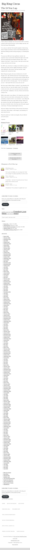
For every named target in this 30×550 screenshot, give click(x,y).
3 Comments (22, 10)
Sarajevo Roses (6, 228)
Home (3, 503)
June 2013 (5, 325)
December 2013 (7, 316)
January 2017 (6, 280)
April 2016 (5, 290)
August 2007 (6, 427)
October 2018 (6, 265)
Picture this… (6, 223)
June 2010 (5, 378)
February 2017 (6, 278)
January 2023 (6, 249)
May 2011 (5, 362)
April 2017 (5, 277)
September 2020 (7, 258)
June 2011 (5, 360)
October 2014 (6, 302)
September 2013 (7, 321)
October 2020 (6, 256)
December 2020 (7, 253)
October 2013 (6, 319)
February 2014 (6, 313)
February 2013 (6, 331)
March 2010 (6, 382)
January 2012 (6, 350)
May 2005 (5, 467)
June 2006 (5, 448)
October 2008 (6, 407)
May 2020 (5, 261)
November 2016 (7, 281)
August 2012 (6, 340)
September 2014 (7, 303)
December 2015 (7, 291)
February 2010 (6, 384)
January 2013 (6, 332)
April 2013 (5, 328)
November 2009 (7, 388)
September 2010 (7, 373)
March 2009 (6, 400)
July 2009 (5, 394)
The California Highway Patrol (10, 229)
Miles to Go (18, 144)
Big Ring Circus (11, 3)
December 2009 (7, 386)
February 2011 (6, 366)
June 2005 (5, 465)
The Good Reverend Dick (9, 478)
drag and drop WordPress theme (20, 536)
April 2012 (5, 346)
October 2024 (6, 242)
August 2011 (6, 357)
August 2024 (6, 245)
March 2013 (6, 329)
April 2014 (5, 310)
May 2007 (5, 432)
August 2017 (6, 274)
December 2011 (7, 351)
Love (24, 211)
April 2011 (5, 363)
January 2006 (6, 455)
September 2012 (7, 338)
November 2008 (7, 405)
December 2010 (7, 369)
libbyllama (8, 168)
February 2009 (6, 401)
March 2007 (6, 435)
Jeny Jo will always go (8, 481)
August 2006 (6, 445)
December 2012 (7, 334)
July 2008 (5, 411)
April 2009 (5, 398)
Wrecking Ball (6, 475)
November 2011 (7, 353)
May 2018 (5, 270)
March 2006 (6, 452)
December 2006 (7, 439)
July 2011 (5, 359)
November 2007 (7, 423)
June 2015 (5, 294)
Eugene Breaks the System (9, 226)
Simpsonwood (6, 225)
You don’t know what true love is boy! (15, 158)
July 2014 (5, 306)
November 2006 (7, 441)
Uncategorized (9, 148)
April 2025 (5, 240)
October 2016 (6, 283)
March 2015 (6, 297)
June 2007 (5, 430)
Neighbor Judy (6, 477)
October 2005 (6, 460)
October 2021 (6, 252)
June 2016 (5, 287)
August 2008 (6, 410)
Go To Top (15, 538)
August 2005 (6, 462)
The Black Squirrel (3, 133)
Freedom (17, 211)
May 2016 (5, 289)
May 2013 (5, 327)
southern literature (10, 213)
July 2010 (5, 376)
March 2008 (6, 417)
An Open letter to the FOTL (15, 154)
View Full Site (15, 544)
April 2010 (5, 381)
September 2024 (7, 243)
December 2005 (7, 457)
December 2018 (7, 264)
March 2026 (6, 236)
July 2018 (5, 267)
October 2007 (6, 424)
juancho (7, 184)
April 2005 (5, 468)
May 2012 (5, 344)
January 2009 (6, 403)
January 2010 (6, 385)
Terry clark (8, 176)
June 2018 (5, 268)
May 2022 (5, 251)
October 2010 (6, 372)
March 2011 (6, 365)
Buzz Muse (5, 474)
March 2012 (6, 347)
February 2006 (6, 454)
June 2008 (5, 413)
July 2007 (5, 429)
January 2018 (6, 272)
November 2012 (7, 335)
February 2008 (6, 419)
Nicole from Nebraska (8, 479)
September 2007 (7, 426)
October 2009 (6, 389)
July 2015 (5, 293)
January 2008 (6, 420)
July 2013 (5, 324)
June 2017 (5, 275)
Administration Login (15, 540)
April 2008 (5, 416)
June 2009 (5, 395)
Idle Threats (3, 144)
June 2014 (5, 308)
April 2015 (5, 296)
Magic (4, 213)
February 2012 (6, 348)
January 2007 (6, 438)
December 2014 (7, 300)
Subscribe (5, 204)
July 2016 (5, 286)
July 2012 (5, 341)
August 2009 (6, 392)
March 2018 (6, 271)
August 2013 (6, 322)
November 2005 (7, 458)
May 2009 (5, 397)
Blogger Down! (12, 144)
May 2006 (5, 449)
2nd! (17, 132)
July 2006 (5, 446)
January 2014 (6, 315)
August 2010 (6, 375)
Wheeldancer (6, 484)
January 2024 (6, 246)
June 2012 (5, 343)
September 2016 (7, 284)
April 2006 (5, 451)
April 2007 (5, 433)
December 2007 (7, 422)
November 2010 (7, 370)
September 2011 (7, 356)
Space (15, 213)
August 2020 (6, 259)
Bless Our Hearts (7, 472)
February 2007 (6, 436)
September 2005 (7, 461)
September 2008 (7, 408)
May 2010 (5, 379)
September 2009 (7, 391)
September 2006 (7, 443)
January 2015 (6, 299)
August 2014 (6, 305)
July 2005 (5, 464)
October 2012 (6, 337)
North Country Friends (8, 482)
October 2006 (6, 442)
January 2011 (6, 367)
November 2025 (7, 239)
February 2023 (6, 248)
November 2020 (7, 255)
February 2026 (6, 237)
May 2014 (5, 309)
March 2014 (6, 312)
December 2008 (7, 404)
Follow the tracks (11, 133)
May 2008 (5, 414)
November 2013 (7, 318)
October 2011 (6, 354)
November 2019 (7, 262)
